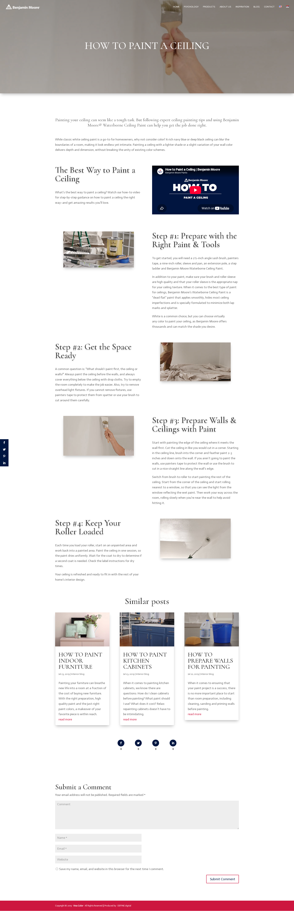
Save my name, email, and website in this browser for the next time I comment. (111, 869)
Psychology (191, 7)
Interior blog (77, 674)
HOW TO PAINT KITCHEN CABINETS (145, 660)
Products (209, 7)
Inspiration (242, 7)
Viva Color (78, 905)
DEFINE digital (124, 905)
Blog (257, 7)
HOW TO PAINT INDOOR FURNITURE (80, 660)
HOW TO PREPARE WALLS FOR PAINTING (210, 660)
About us (225, 7)
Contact (269, 7)
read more (65, 719)
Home (176, 7)
